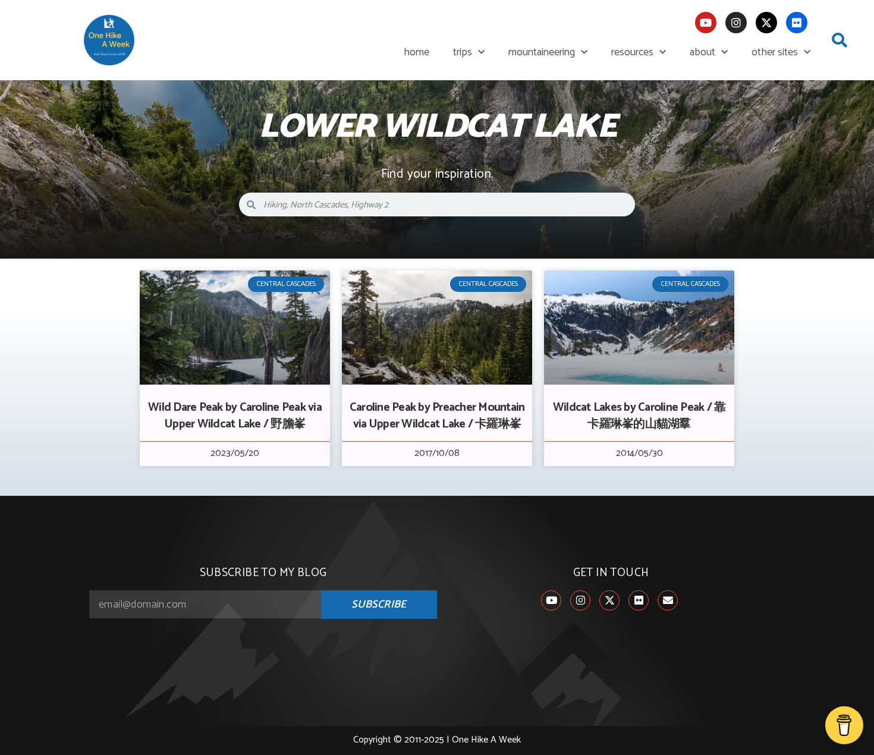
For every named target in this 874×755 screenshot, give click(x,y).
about (702, 52)
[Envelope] (668, 600)
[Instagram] (736, 22)
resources (632, 52)
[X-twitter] (766, 22)
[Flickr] (796, 22)
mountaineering (541, 52)
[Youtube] (705, 22)
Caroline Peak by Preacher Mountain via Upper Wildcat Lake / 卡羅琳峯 (437, 416)
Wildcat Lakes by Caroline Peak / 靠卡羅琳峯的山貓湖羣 (639, 416)
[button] (839, 40)
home (416, 52)
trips (462, 52)
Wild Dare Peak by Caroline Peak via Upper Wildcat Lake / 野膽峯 (235, 416)
